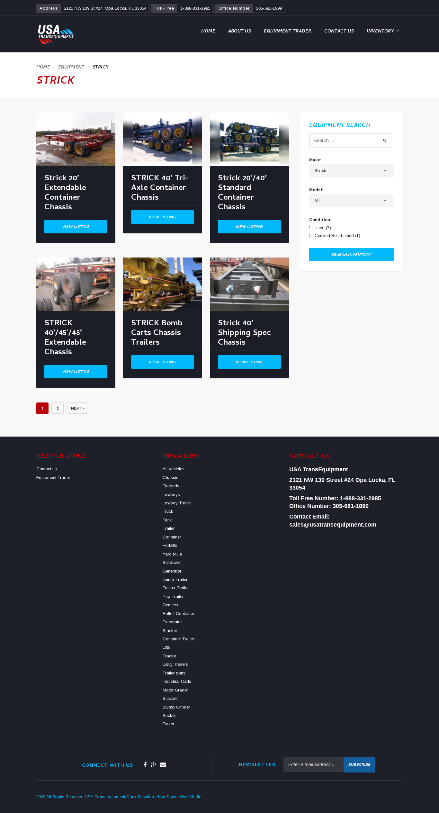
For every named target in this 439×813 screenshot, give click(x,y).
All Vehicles (173, 468)
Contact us (339, 31)
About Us (239, 31)
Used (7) (322, 227)
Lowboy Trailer (177, 503)
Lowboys (171, 494)
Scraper (170, 698)
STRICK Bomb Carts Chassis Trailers (157, 334)
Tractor (169, 656)
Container (172, 537)
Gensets (170, 604)
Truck (168, 511)
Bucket (169, 715)
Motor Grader (175, 690)
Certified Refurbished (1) (336, 235)
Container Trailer (178, 639)
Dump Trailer (175, 579)
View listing (76, 227)
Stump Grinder (176, 707)
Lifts (166, 647)
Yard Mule (172, 554)
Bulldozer (172, 562)
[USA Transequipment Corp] (55, 34)
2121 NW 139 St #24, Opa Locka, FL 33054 (105, 8)
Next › (77, 409)
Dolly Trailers (175, 664)
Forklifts (170, 545)
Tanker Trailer (176, 587)
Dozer (168, 723)
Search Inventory (351, 255)
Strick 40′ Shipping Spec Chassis (244, 334)
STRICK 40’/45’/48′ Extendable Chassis (65, 339)
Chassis (170, 477)
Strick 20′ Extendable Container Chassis (65, 194)
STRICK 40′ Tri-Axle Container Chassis (160, 189)
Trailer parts (174, 673)
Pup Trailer (173, 596)
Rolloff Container (178, 613)
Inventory (380, 31)
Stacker (170, 630)
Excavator (172, 621)
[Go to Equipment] (71, 67)
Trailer (169, 528)
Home (208, 31)
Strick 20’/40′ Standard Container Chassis (242, 194)
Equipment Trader (287, 31)
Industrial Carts (177, 681)
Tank (167, 520)
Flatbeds (171, 485)
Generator (172, 571)
